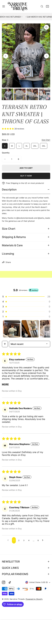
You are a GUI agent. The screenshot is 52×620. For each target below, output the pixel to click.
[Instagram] (3, 582)
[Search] (42, 6)
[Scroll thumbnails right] (47, 329)
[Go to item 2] (30, 328)
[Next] (46, 55)
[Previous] (5, 55)
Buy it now (26, 176)
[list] (26, 55)
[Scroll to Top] (47, 605)
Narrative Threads (17, 599)
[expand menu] (3, 6)
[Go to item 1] (11, 328)
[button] (47, 6)
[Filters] (5, 344)
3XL (43, 146)
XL (27, 146)
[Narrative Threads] (17, 6)
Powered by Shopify (34, 599)
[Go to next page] (43, 540)
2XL (35, 146)
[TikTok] (10, 582)
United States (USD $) (38, 582)
